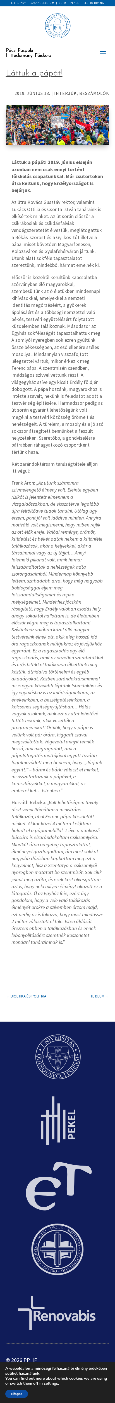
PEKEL (74, 3)
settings (51, 1383)
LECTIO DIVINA (93, 3)
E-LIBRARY (18, 3)
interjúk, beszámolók (81, 93)
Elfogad (16, 1394)
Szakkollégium (42, 3)
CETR (62, 3)
